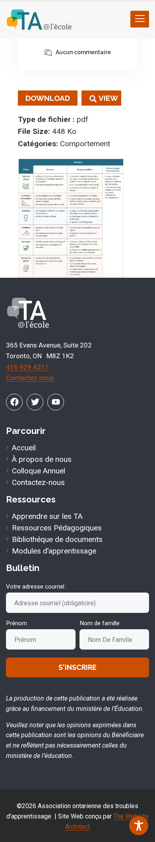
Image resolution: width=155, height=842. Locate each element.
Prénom (16, 623)
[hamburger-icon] (139, 19)
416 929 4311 (27, 367)
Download (47, 98)
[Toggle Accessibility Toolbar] (138, 825)
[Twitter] (35, 402)
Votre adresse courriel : (36, 586)
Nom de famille (99, 623)
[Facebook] (14, 402)
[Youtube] (55, 402)
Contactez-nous (30, 378)
